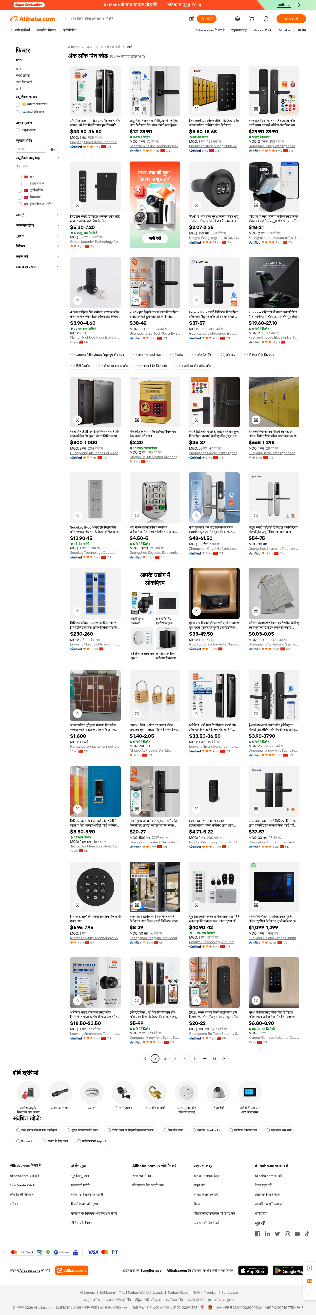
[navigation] (37, 553)
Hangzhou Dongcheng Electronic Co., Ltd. (95, 746)
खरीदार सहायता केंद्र (206, 1176)
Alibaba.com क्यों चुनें (24, 1176)
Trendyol (210, 1292)
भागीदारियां (261, 1213)
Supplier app (151, 1270)
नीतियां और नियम (81, 1223)
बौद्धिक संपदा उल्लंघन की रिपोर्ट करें (214, 1213)
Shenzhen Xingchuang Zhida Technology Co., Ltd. (214, 146)
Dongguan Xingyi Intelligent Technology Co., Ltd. (274, 146)
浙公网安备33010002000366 (239, 1308)
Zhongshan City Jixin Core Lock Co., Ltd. (214, 549)
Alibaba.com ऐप (179, 1270)
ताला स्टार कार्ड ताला (149, 355)
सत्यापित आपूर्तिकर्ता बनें (269, 1204)
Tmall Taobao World (134, 1292)
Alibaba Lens (30, 1270)
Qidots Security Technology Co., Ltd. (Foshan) (95, 242)
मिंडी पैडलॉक (83, 366)
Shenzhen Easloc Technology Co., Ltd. (155, 146)
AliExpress (88, 1292)
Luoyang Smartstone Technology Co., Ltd (95, 142)
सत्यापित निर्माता (142, 1176)
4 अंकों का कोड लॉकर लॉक (196, 366)
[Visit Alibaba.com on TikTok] (307, 1234)
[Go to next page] (224, 1058)
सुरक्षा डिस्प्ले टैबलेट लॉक (85, 1130)
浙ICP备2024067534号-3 (284, 1308)
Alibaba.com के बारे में (25, 1165)
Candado (27, 1141)
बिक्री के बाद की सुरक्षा (84, 1204)
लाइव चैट (199, 1185)
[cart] (252, 20)
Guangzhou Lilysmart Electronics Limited (274, 549)
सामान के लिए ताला (58, 1141)
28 (214, 1058)
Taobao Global (178, 1292)
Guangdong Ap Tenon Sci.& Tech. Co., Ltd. (95, 453)
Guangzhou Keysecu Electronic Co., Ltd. (155, 552)
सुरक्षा (90, 47)
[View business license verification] (202, 1307)
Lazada (158, 1292)
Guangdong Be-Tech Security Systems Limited (155, 333)
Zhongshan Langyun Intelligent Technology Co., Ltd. (214, 453)
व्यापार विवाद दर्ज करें (206, 1195)
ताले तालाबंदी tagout (94, 1141)
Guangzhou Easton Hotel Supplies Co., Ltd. (214, 644)
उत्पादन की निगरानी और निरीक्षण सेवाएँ (94, 1213)
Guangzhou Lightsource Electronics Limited (214, 333)
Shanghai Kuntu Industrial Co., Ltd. (274, 238)
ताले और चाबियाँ (110, 47)
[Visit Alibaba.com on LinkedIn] (268, 1234)
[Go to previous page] (145, 1058)
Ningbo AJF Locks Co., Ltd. (150, 750)
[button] (192, 19)
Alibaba (73, 47)
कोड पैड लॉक (204, 355)
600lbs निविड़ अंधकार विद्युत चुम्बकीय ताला (100, 355)
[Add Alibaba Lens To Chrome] (71, 1270)
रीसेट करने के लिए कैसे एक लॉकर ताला (133, 1130)
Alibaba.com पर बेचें (268, 1176)
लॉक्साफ (230, 355)
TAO (196, 1292)
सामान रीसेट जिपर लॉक (154, 366)
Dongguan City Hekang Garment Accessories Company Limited (274, 644)
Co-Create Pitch (22, 1185)
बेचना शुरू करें (263, 1185)
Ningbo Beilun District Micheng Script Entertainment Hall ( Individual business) (155, 457)
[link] (309, 1268)
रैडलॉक (179, 355)
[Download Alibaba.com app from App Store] (253, 1270)
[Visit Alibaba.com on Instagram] (287, 1234)
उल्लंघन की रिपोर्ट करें (206, 1223)
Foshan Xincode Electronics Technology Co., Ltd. (274, 337)
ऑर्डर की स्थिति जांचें (267, 1195)
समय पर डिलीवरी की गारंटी (87, 1195)
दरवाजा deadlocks (209, 1130)
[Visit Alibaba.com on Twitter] (277, 1234)
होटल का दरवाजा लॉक (116, 366)
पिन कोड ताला (175, 1130)
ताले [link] (129, 47)
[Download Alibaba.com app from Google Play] (289, 1270)
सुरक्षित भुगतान (80, 1176)
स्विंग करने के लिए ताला (261, 355)
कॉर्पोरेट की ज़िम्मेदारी (22, 1195)
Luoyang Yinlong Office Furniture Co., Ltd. (95, 644)
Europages (229, 1292)
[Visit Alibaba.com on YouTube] (297, 1234)
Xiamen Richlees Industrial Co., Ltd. (95, 337)
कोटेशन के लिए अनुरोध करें (148, 1185)
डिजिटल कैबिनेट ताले (245, 1130)
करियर (14, 1204)
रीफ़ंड (197, 1204)
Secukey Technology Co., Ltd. (92, 552)
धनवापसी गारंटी (80, 1185)
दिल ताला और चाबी (281, 1130)
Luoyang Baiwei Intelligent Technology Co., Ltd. (274, 453)
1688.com (107, 1292)
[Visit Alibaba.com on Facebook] (258, 1234)
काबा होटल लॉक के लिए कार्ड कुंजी (39, 1130)
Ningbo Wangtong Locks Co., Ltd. (214, 238)
